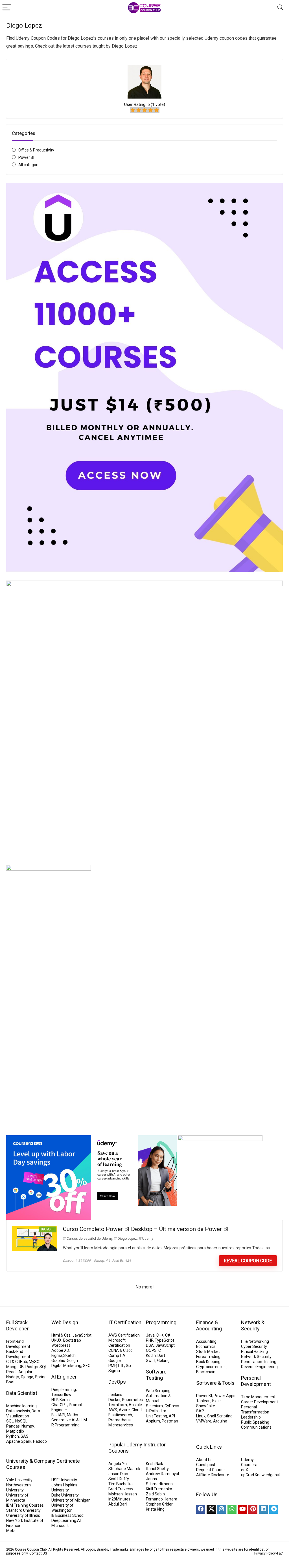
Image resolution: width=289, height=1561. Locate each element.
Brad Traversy (120, 1489)
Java (150, 1335)
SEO (87, 1365)
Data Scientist (21, 1393)
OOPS (151, 1350)
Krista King (155, 1509)
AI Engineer (64, 1377)
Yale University (19, 1480)
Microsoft (60, 1525)
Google (114, 1360)
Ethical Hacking (254, 1351)
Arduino (220, 1421)
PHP (149, 1340)
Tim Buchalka (120, 1484)
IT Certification (124, 1322)
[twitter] (211, 1509)
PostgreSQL (36, 1366)
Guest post (205, 1464)
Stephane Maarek (124, 1468)
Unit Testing (156, 1416)
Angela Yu (117, 1463)
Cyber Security (254, 1346)
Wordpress (61, 1345)
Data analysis (18, 1411)
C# (167, 1335)
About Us (204, 1459)
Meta (11, 1530)
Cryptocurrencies (211, 1366)
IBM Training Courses (25, 1505)
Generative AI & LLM (69, 1420)
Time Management (258, 1397)
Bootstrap (72, 1340)
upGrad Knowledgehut (261, 1475)
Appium (153, 1421)
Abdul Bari (117, 1504)
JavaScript (81, 1335)
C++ (159, 1335)
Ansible (135, 1404)
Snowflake (205, 1406)
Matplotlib (15, 1431)
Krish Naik (154, 1463)
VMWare (203, 1421)
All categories (30, 164)
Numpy (27, 1426)
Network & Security (252, 1325)
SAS (25, 1436)
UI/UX (56, 1340)
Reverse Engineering (259, 1366)
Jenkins (115, 1394)
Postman (170, 1421)
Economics (206, 1346)
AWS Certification (124, 1335)
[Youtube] (242, 1509)
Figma (56, 1355)
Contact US (38, 1553)
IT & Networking (255, 1341)
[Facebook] (200, 1509)
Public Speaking (255, 1422)
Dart (161, 1355)
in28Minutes (119, 1499)
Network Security (256, 1356)
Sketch (69, 1355)
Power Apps (224, 1395)
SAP (200, 1411)
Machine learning (21, 1406)
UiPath (152, 1411)
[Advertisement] (144, 1081)
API (172, 1416)
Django (27, 1377)
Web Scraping (158, 1390)
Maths (72, 1415)
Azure (124, 1410)
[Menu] (7, 7)
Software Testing (156, 1375)
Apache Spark (18, 1441)
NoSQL (21, 1421)
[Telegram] (273, 1509)
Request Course (210, 1470)
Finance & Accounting (209, 1325)
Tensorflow (61, 1394)
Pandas (13, 1426)
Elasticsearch (120, 1415)
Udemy (147, 1239)
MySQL (35, 1361)
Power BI (26, 157)
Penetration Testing (258, 1361)
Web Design (64, 1322)
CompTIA (116, 1355)
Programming (161, 1322)
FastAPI (58, 1415)
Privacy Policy (265, 1553)
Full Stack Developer (17, 1325)
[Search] (280, 7)
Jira (162, 1411)
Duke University (65, 1495)
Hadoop (40, 1441)
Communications (256, 1427)
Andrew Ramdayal (162, 1473)
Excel (217, 1401)
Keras (65, 1399)
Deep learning (63, 1389)
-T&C (279, 1553)
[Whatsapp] (232, 1509)
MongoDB (15, 1366)
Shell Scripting (220, 1416)
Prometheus (119, 1420)
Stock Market (208, 1351)
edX (244, 1470)
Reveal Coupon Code (248, 1260)
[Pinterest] (252, 1509)
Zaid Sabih (155, 1494)
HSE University (64, 1480)
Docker (114, 1399)
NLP (54, 1399)
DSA (150, 1345)
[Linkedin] (263, 1509)
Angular (25, 1372)
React (11, 1372)
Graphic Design (64, 1360)
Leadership (251, 1417)
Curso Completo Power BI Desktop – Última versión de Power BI (146, 1229)
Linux (200, 1416)
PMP (112, 1365)
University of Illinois (23, 1515)
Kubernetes (132, 1399)
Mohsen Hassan (122, 1494)
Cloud (137, 1410)
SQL (10, 1421)
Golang (163, 1360)
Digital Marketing (66, 1365)
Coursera (249, 1464)
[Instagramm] (221, 1509)
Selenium (154, 1406)
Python (12, 1436)
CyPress (172, 1406)
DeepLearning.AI (66, 1520)
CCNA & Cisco (120, 1350)
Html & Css (61, 1335)
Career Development (259, 1402)
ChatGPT (59, 1404)
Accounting (206, 1341)
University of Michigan (71, 1500)
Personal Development (256, 1381)
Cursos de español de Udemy (89, 1239)
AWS (112, 1410)
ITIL (121, 1365)
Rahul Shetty (157, 1468)
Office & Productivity (36, 150)
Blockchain (205, 1372)
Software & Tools (215, 1383)
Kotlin (151, 1355)
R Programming (65, 1425)
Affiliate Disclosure (212, 1475)
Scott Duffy (118, 1479)
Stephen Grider (159, 1504)
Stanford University (23, 1510)
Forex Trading (208, 1356)
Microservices (120, 1425)
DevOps (117, 1382)
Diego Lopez (127, 1239)
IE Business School (67, 1515)
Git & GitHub (16, 1361)
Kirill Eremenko (159, 1489)
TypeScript (164, 1340)
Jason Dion (118, 1473)
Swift (151, 1360)
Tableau (203, 1401)
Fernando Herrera (161, 1499)
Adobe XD (60, 1350)
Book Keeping (208, 1361)
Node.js (12, 1377)
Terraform (117, 1404)
